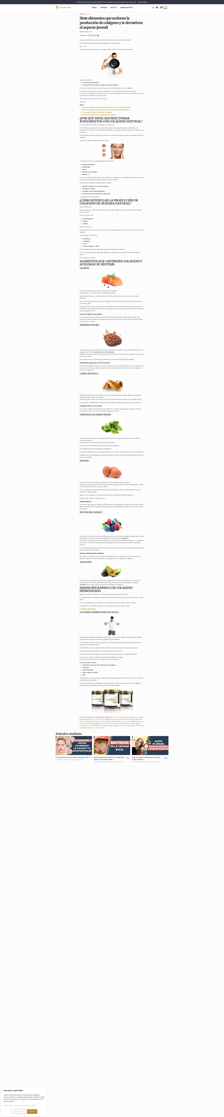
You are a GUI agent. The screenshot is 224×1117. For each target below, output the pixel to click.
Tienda (94, 8)
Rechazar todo (18, 1111)
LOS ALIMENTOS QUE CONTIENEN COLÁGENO (97, 112)
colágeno (84, 91)
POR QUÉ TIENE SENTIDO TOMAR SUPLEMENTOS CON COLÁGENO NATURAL (106, 107)
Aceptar (32, 1111)
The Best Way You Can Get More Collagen (105, 725)
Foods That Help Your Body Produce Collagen (126, 723)
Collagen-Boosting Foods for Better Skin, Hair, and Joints (123, 719)
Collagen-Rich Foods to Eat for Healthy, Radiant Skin (102, 721)
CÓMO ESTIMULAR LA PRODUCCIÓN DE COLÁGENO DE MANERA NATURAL (105, 110)
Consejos (103, 8)
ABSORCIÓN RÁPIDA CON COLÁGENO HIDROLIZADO (99, 115)
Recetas (114, 8)
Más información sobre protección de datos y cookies (20, 1105)
